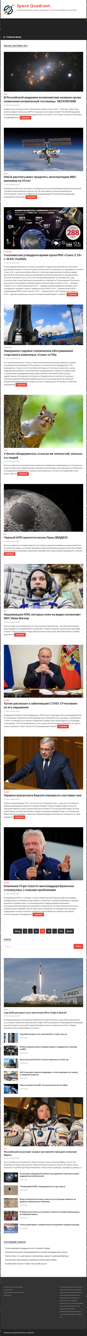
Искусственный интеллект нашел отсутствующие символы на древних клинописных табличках (48, 1200)
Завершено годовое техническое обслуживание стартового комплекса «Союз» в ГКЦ (38, 352)
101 (61, 931)
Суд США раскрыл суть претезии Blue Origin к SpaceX (43, 1034)
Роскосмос (8, 252)
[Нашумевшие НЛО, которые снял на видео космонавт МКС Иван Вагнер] (43, 587)
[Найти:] (43, 946)
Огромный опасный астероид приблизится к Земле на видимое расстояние (36, 1252)
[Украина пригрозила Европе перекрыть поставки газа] (43, 764)
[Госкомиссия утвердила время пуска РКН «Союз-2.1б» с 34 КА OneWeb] (43, 229)
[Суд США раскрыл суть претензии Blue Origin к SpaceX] (43, 1007)
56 (36, 931)
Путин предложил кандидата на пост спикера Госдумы (27, 1248)
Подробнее (25, 117)
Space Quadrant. (34, 6)
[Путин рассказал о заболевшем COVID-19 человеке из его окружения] (43, 672)
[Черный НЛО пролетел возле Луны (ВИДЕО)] (43, 509)
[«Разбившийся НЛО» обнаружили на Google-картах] (11, 1194)
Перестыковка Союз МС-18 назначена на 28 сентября (43, 1085)
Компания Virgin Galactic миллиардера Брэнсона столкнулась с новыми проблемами (39, 888)
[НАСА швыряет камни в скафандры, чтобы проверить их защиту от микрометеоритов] (11, 1080)
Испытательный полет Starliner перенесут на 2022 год (44, 1059)
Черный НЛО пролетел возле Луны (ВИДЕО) (36, 537)
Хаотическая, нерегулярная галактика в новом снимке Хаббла (31, 1260)
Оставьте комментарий (11, 105)
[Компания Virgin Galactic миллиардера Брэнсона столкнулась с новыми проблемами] (43, 854)
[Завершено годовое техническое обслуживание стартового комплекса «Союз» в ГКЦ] (43, 326)
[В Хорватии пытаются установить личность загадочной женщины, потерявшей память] (11, 1220)
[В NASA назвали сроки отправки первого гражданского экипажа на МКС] (11, 1055)
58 (49, 931)
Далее (69, 931)
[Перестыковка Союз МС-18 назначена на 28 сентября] (11, 1093)
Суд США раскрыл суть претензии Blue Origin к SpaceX (35, 1012)
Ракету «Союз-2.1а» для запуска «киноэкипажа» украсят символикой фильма (37, 1256)
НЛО (5, 450)
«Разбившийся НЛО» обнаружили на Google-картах (42, 1186)
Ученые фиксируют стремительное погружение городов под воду (49, 1224)
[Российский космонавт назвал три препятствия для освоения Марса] (43, 1147)
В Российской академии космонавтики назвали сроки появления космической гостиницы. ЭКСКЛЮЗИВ (42, 99)
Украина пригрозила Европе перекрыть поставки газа (42, 795)
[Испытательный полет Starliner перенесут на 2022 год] (11, 1067)
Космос (6, 700)
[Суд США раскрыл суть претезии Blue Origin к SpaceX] (11, 1042)
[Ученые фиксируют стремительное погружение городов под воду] (11, 1232)
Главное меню (13, 37)
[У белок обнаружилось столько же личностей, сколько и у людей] (43, 422)
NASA (5, 94)
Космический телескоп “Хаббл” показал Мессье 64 (26, 1264)
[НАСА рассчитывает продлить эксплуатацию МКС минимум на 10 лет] (43, 150)
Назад (17, 931)
